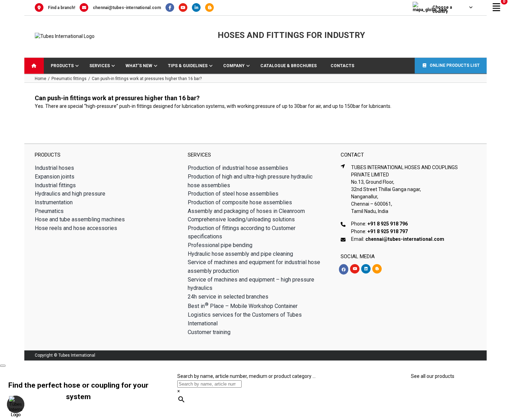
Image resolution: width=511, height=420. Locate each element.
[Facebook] (172, 7)
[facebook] (343, 269)
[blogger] (377, 269)
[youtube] (354, 269)
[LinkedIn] (198, 7)
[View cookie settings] (15, 404)
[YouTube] (185, 7)
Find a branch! (61, 7)
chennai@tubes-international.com (127, 7)
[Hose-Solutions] (211, 7)
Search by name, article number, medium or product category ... (246, 376)
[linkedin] (366, 269)
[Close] (3, 366)
